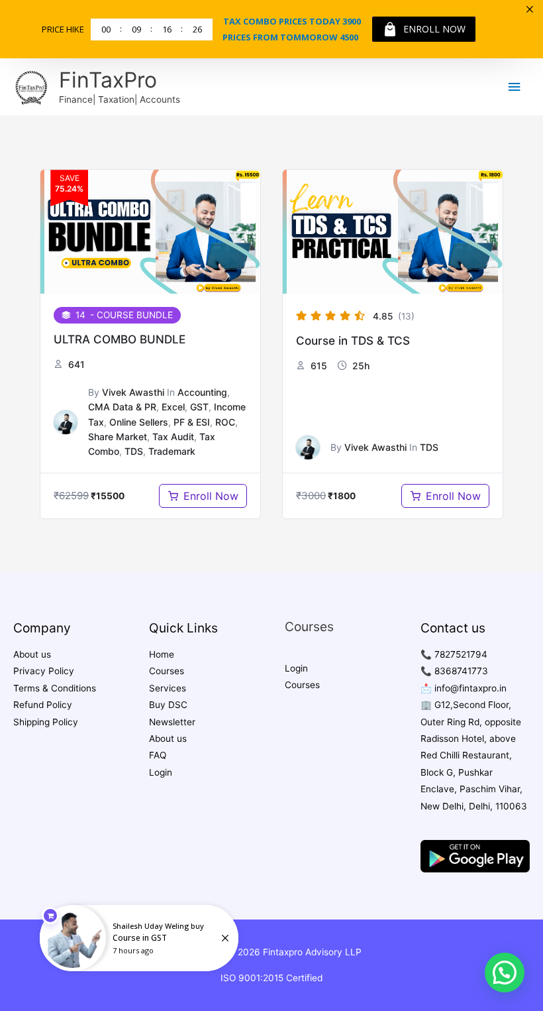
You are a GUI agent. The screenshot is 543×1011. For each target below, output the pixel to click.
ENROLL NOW (434, 29)
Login (160, 772)
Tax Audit (173, 436)
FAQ (157, 755)
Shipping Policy (45, 722)
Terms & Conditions (54, 688)
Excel (173, 406)
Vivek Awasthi (133, 392)
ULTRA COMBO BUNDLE (119, 339)
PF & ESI (191, 422)
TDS (133, 451)
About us (32, 654)
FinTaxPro (108, 80)
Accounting (202, 392)
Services (167, 688)
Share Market (117, 436)
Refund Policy (42, 704)
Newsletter (172, 722)
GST (199, 406)
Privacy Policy (43, 671)
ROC (225, 422)
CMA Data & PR (122, 406)
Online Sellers (138, 422)
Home (161, 654)
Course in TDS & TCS (353, 340)
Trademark (171, 451)
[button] (504, 972)
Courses (166, 671)
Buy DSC (168, 704)
